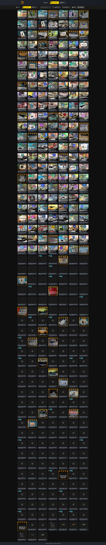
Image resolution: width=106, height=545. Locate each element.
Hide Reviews (57, 35)
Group (50, 35)
